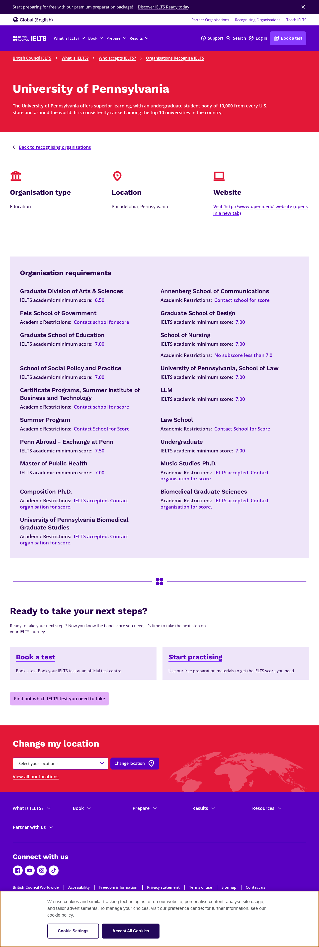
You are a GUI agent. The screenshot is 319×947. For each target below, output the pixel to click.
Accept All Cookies (130, 931)
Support (212, 38)
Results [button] (136, 38)
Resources (263, 808)
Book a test (288, 38)
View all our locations (36, 776)
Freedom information (118, 887)
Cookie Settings (73, 931)
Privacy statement (163, 887)
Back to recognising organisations (55, 147)
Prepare (141, 808)
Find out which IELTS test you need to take (59, 698)
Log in (257, 38)
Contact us (255, 887)
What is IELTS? (75, 58)
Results (200, 808)
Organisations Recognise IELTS (175, 58)
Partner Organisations (210, 19)
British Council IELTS (32, 58)
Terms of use (200, 887)
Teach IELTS (296, 19)
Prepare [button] (113, 38)
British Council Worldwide (36, 887)
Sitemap (229, 887)
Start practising (195, 657)
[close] (303, 7)
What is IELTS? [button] (66, 38)
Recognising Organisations (257, 19)
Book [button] (92, 38)
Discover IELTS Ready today (163, 7)
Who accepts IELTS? (117, 58)
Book (78, 808)
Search (236, 38)
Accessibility (79, 887)
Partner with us (29, 827)
